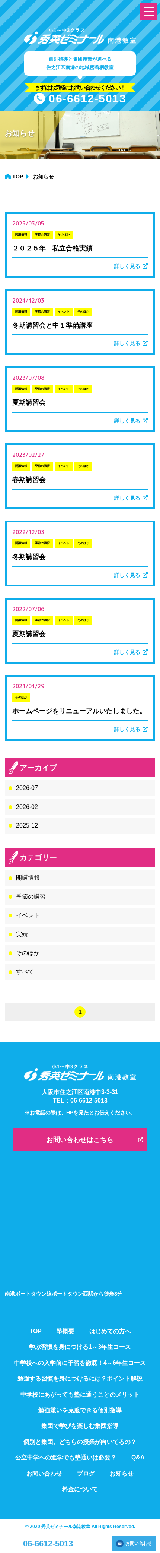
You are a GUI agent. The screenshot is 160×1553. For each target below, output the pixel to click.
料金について (80, 1489)
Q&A (138, 1457)
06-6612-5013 (87, 98)
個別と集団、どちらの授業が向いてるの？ (80, 1442)
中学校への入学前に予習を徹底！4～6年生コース (80, 1363)
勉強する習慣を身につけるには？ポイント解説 (80, 1378)
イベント (28, 915)
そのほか (28, 953)
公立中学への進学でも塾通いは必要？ (65, 1457)
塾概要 (65, 1331)
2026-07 (27, 788)
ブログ (86, 1473)
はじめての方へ (110, 1331)
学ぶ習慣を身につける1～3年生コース (80, 1347)
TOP (17, 177)
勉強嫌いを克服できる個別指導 (80, 1410)
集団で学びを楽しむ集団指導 (80, 1426)
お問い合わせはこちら (80, 1140)
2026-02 (27, 807)
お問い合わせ (138, 1543)
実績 (22, 934)
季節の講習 (31, 896)
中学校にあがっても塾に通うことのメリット (80, 1394)
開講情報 (28, 877)
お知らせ (122, 1473)
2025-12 (27, 825)
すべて (25, 971)
